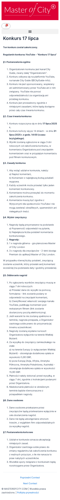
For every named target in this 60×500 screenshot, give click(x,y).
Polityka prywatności (28, 492)
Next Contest (30, 483)
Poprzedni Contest (30, 477)
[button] (30, 31)
